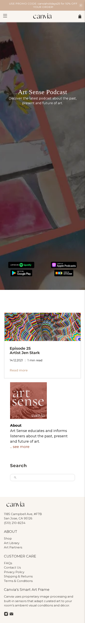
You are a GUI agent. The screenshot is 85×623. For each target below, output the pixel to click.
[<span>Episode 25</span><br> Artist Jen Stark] (42, 327)
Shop (8, 538)
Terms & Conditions (18, 581)
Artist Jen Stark (25, 350)
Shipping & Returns (18, 576)
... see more (19, 447)
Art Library (11, 543)
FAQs (8, 563)
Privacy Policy (14, 572)
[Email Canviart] (11, 615)
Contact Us (12, 567)
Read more (19, 370)
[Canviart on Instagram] (6, 615)
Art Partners (13, 547)
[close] (81, 5)
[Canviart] (42, 16)
